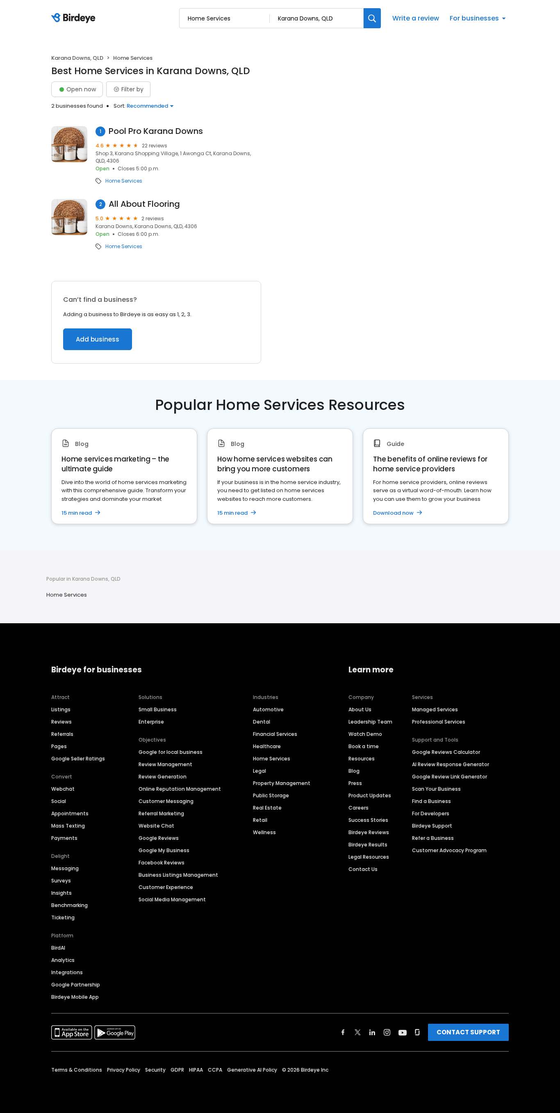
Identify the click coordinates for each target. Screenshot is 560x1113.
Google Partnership (75, 984)
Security (155, 1069)
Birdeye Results (367, 844)
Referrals (62, 734)
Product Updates (369, 795)
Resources (361, 758)
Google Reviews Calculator (446, 752)
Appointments (70, 813)
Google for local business (171, 752)
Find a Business (431, 801)
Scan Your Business (436, 788)
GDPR (177, 1069)
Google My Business (164, 850)
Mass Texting (68, 825)
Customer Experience (166, 887)
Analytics (63, 960)
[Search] (372, 18)
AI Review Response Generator (450, 764)
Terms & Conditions (76, 1069)
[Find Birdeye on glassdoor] (417, 1032)
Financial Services (275, 734)
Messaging (65, 868)
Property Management (281, 783)
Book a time (363, 746)
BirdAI (58, 947)
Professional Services (438, 721)
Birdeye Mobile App (75, 996)
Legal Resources (368, 856)
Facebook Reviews (161, 862)
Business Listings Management (178, 874)
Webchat (63, 788)
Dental (261, 721)
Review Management (165, 764)
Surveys (61, 880)
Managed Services (435, 709)
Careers (358, 807)
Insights (61, 892)
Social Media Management (172, 899)
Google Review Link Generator (449, 776)
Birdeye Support (432, 825)
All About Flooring (144, 204)
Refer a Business (433, 838)
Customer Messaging (166, 801)
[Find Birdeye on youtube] (402, 1032)
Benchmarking (69, 905)
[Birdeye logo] (74, 18)
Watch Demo (365, 734)
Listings (61, 709)
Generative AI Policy (252, 1069)
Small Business (158, 709)
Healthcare (267, 746)
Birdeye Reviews (368, 832)
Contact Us (363, 869)
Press (355, 783)
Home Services (123, 181)
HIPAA (196, 1069)
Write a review (415, 18)
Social (58, 801)
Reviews (61, 721)
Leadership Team (370, 721)
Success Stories (368, 820)
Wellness (264, 832)
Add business (97, 339)
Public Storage (271, 795)
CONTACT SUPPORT (468, 1032)
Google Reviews (159, 838)
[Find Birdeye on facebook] (343, 1032)
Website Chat (156, 825)
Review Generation (163, 776)
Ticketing (63, 917)
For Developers (430, 813)
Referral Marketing (161, 813)
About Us (359, 709)
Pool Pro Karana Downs (156, 131)
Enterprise (151, 721)
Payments (64, 838)
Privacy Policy (123, 1069)
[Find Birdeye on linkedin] (372, 1032)
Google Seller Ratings (78, 758)
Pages (59, 746)
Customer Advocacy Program (449, 850)
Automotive (268, 709)
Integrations (67, 972)
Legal (259, 770)
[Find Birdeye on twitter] (358, 1032)
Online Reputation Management (180, 788)
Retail (260, 820)
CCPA (215, 1069)
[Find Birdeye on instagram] (387, 1032)
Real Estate (267, 807)
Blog (354, 770)
